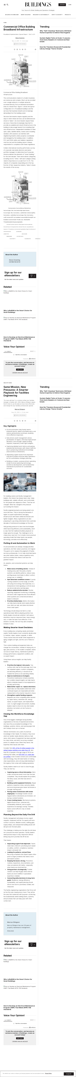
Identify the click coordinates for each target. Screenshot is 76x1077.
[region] (20, 355)
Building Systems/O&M (11, 14)
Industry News (8, 382)
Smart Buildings (26, 14)
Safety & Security (57, 14)
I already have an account (20, 372)
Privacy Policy (48, 1073)
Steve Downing (19, 38)
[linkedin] (17, 49)
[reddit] (22, 49)
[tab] (8, 351)
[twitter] (20, 49)
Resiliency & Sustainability (41, 14)
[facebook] (14, 49)
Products (68, 14)
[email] (25, 49)
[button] (5, 5)
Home (5, 22)
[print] (35, 49)
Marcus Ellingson (20, 409)
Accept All (68, 1073)
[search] (7, 5)
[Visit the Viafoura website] (32, 358)
